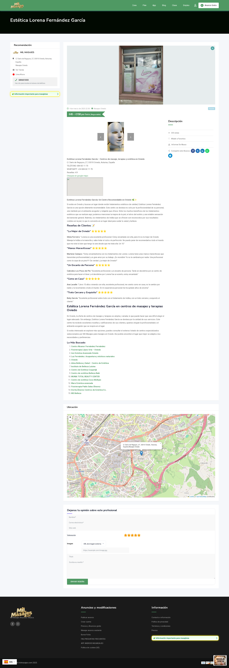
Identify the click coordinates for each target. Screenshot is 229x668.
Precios (155, 630)
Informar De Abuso (178, 144)
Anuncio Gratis (211, 5)
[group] (35, 94)
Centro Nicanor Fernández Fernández (88, 346)
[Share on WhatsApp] (207, 151)
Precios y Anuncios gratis (91, 626)
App (154, 5)
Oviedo (74, 360)
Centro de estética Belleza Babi (85, 373)
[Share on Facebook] (193, 151)
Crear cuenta (86, 622)
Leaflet (191, 496)
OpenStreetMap (201, 496)
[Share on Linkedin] (202, 151)
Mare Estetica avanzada (82, 383)
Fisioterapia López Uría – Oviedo (86, 350)
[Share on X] (198, 151)
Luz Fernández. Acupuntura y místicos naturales (93, 356)
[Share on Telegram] (170, 156)
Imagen (70, 544)
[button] (141, 453)
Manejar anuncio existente (91, 630)
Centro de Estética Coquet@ (84, 370)
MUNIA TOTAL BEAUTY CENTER (85, 376)
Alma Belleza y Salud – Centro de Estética (90, 363)
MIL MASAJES (27, 52)
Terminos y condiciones (161, 626)
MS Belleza (76, 393)
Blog (164, 5)
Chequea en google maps (77, 176)
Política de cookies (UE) (90, 647)
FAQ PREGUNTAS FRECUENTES (93, 639)
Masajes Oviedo (100, 109)
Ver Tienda (20, 70)
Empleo (186, 5)
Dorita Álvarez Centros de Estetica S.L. (89, 390)
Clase (174, 5)
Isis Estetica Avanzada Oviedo (84, 353)
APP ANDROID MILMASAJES (92, 643)
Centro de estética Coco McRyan (86, 380)
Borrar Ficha (86, 635)
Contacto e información (161, 617)
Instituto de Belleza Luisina (83, 366)
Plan (144, 5)
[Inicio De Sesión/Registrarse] (195, 5)
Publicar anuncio (87, 617)
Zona (134, 5)
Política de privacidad (160, 622)
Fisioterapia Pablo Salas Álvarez (85, 386)
